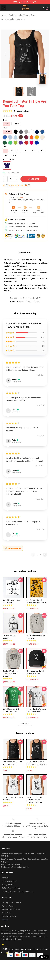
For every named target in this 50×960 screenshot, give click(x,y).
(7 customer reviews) (21, 111)
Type (5, 120)
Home (3, 15)
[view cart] (46, 7)
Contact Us (6, 913)
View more (25, 723)
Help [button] (45, 957)
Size (4, 147)
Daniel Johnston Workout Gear (22, 15)
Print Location (8, 159)
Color (5, 128)
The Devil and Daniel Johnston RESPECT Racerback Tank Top (34, 799)
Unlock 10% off (5, 949)
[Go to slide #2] (31, 91)
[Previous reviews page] (33, 555)
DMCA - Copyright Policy (11, 888)
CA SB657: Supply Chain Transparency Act (17, 891)
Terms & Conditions (9, 881)
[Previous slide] (4, 53)
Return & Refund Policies (11, 909)
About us (5, 878)
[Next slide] (45, 53)
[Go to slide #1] (19, 91)
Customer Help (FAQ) (10, 916)
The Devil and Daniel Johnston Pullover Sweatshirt (10, 673)
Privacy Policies (7, 885)
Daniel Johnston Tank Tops (13, 19)
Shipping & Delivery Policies (12, 903)
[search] (42, 7)
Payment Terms (7, 906)
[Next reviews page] (45, 555)
